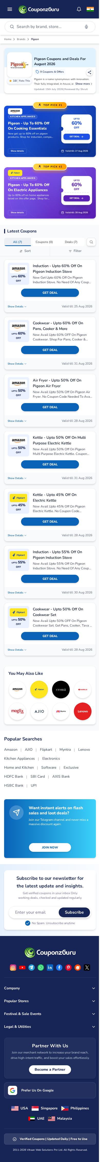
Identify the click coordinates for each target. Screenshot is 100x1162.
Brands (21, 39)
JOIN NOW (50, 847)
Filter (78, 251)
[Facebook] (59, 967)
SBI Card (38, 776)
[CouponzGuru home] (38, 9)
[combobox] (47, 27)
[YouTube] (22, 967)
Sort (27, 251)
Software (48, 767)
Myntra (65, 749)
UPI (34, 785)
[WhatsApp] (40, 967)
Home (7, 39)
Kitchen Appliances (19, 758)
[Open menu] (9, 9)
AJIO (29, 749)
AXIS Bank (61, 776)
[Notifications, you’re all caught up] (79, 9)
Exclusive (71, 767)
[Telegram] (31, 967)
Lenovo (84, 749)
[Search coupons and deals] (91, 242)
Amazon (10, 749)
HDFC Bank (13, 776)
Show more (82, 84)
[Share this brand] (89, 72)
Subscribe (74, 912)
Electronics (51, 758)
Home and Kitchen (19, 767)
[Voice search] (86, 26)
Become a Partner (50, 1069)
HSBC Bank (13, 785)
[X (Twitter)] (87, 967)
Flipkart (46, 749)
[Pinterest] (68, 967)
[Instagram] (13, 967)
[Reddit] (77, 967)
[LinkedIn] (50, 967)
